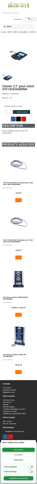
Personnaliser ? (18, 460)
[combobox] (15, 13)
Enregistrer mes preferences (18, 478)
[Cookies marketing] (30, 471)
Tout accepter (18, 450)
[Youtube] (10, 436)
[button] (30, 19)
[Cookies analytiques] (30, 466)
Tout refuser (18, 455)
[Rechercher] (33, 13)
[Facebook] (5, 436)
